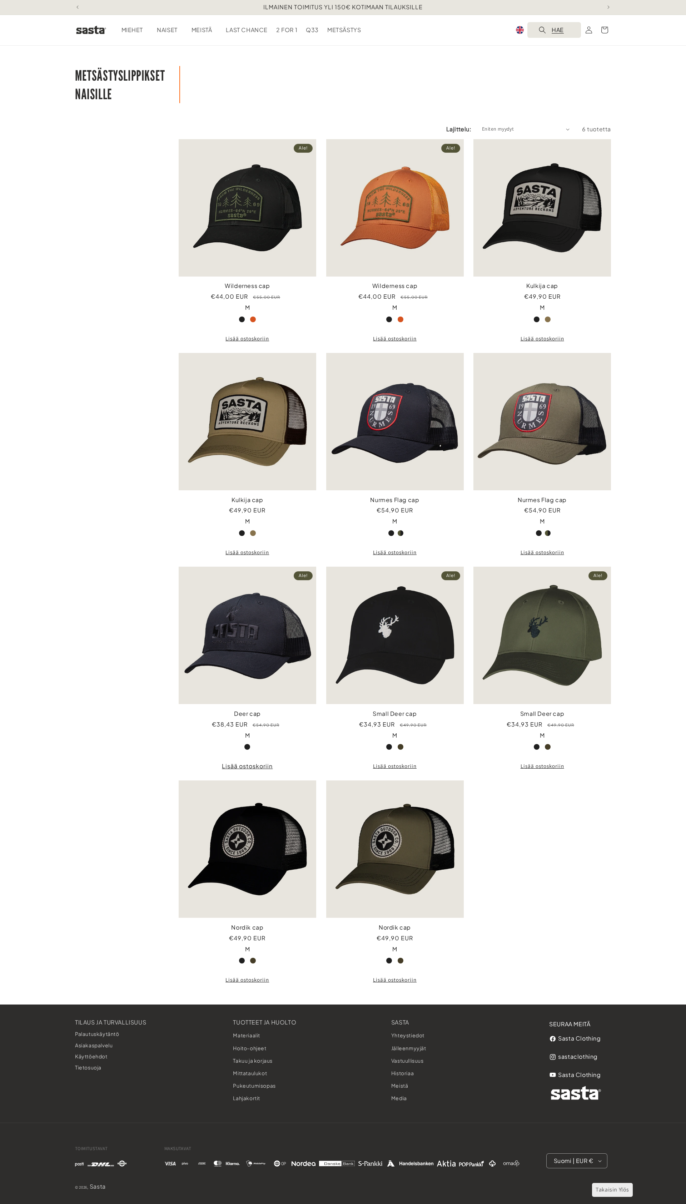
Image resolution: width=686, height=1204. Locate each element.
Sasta (400, 1022)
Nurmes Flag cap (394, 500)
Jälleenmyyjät (408, 1048)
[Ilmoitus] (608, 7)
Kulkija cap (542, 285)
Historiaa (402, 1073)
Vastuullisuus (407, 1060)
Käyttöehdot (91, 1056)
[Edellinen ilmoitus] (77, 7)
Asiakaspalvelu (94, 1045)
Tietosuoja (88, 1067)
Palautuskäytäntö (97, 1034)
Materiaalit (246, 1035)
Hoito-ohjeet (249, 1048)
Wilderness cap (247, 285)
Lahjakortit (246, 1098)
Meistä (399, 1085)
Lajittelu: (458, 129)
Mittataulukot (250, 1073)
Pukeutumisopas (254, 1085)
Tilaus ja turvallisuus (110, 1022)
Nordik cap (247, 927)
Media (399, 1098)
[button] (135, 30)
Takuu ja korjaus (253, 1060)
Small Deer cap (395, 713)
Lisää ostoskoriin (247, 338)
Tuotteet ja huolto (264, 1022)
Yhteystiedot (407, 1035)
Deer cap (247, 713)
